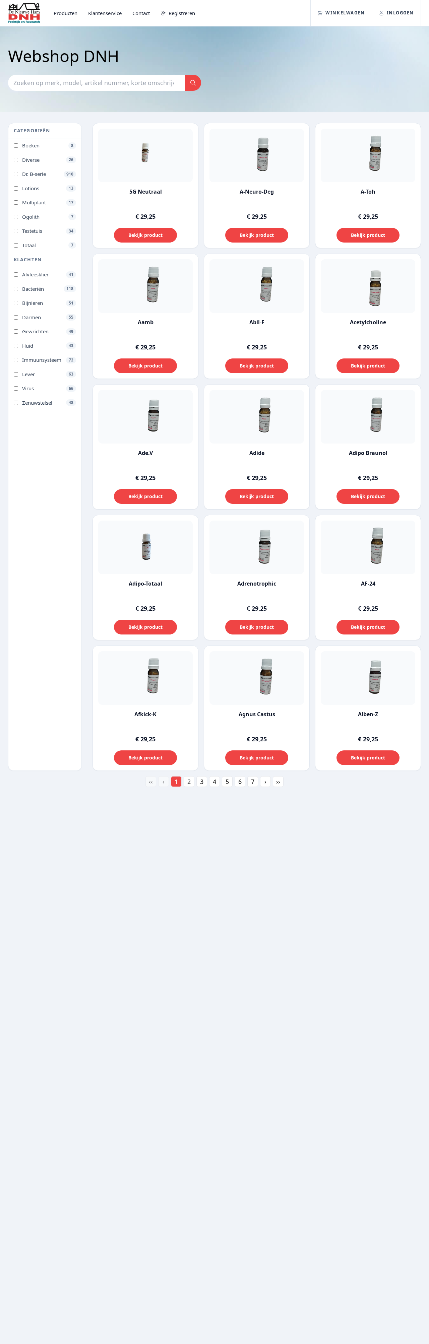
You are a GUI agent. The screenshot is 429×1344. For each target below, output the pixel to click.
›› (278, 782)
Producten (65, 13)
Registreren (181, 13)
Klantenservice (105, 13)
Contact (141, 13)
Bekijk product (145, 235)
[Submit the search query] (193, 83)
